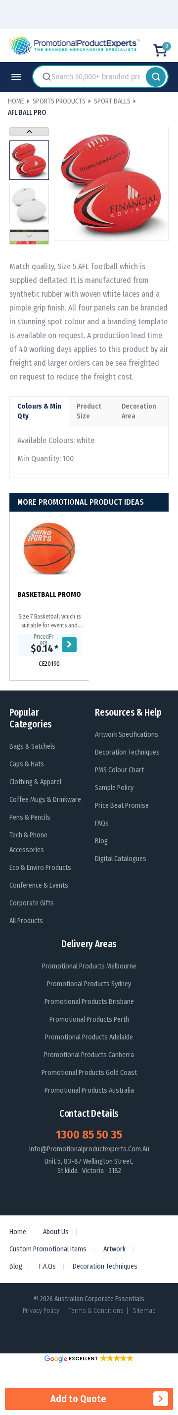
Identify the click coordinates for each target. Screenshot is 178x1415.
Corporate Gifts (31, 903)
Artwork (114, 1249)
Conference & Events (38, 885)
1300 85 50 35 (89, 1134)
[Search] (156, 76)
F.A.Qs (47, 1266)
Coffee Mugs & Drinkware (45, 799)
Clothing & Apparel (35, 782)
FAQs (102, 823)
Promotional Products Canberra (89, 1055)
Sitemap (144, 1311)
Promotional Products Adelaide (89, 1037)
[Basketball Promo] (49, 549)
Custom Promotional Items (48, 1249)
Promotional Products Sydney (89, 984)
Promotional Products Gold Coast (89, 1073)
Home (17, 1232)
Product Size (89, 411)
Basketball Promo (49, 594)
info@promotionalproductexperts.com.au (89, 1149)
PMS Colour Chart (119, 770)
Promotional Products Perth (89, 1019)
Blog (101, 841)
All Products (26, 921)
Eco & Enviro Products (40, 867)
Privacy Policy (41, 1311)
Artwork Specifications (126, 734)
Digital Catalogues (120, 859)
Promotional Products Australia (89, 1090)
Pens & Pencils (29, 817)
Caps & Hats (26, 764)
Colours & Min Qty (39, 411)
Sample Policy (114, 788)
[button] (89, 1358)
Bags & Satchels (32, 746)
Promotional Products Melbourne (89, 966)
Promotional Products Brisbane (89, 1002)
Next (29, 131)
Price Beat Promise (122, 805)
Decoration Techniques (127, 752)
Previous (29, 236)
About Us (56, 1232)
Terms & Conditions (96, 1311)
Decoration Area (139, 411)
